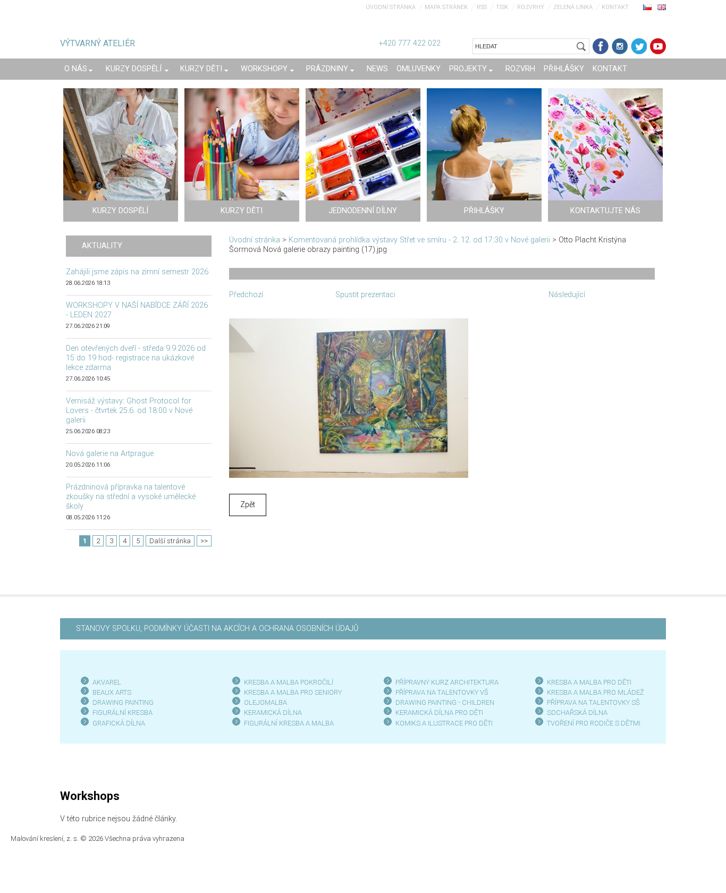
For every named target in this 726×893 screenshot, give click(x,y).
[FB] (601, 46)
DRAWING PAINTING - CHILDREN (444, 702)
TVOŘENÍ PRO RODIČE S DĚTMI (593, 723)
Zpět (247, 504)
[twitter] (639, 46)
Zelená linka (573, 7)
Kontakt (615, 7)
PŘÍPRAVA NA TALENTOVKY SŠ (593, 702)
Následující (566, 294)
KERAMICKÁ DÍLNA (273, 713)
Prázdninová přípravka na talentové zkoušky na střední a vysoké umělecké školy (131, 497)
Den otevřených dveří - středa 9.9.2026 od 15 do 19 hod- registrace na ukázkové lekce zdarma (136, 358)
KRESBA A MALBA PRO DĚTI (589, 682)
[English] (661, 7)
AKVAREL (106, 682)
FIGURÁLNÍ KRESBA (122, 713)
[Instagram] (620, 46)
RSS (482, 7)
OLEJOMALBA (265, 702)
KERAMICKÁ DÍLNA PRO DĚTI (439, 713)
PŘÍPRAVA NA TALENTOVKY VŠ (441, 692)
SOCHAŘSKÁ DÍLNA (577, 713)
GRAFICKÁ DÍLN (116, 723)
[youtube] (658, 46)
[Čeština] (647, 7)
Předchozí (246, 294)
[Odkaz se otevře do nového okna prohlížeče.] (348, 397)
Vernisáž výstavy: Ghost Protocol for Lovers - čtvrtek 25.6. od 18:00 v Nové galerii (129, 411)
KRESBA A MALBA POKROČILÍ (288, 682)
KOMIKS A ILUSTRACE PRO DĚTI (444, 723)
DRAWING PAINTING (123, 702)
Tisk (502, 7)
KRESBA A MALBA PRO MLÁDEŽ (595, 692)
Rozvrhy (530, 7)
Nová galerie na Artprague (110, 453)
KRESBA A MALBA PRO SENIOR (291, 692)
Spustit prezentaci (365, 294)
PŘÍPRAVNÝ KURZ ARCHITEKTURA (447, 682)
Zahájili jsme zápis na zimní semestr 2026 (137, 271)
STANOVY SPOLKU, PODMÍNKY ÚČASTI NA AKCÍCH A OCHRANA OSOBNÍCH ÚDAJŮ (217, 628)
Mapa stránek (446, 7)
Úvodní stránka (391, 7)
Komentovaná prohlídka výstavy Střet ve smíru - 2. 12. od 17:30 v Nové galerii (419, 240)
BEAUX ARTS (111, 692)
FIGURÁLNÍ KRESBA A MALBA (289, 723)
